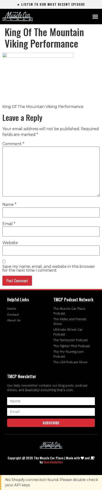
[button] (95, 16)
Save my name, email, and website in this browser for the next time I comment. (48, 268)
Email (8, 224)
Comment (13, 144)
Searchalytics (53, 461)
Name (9, 204)
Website (10, 243)
